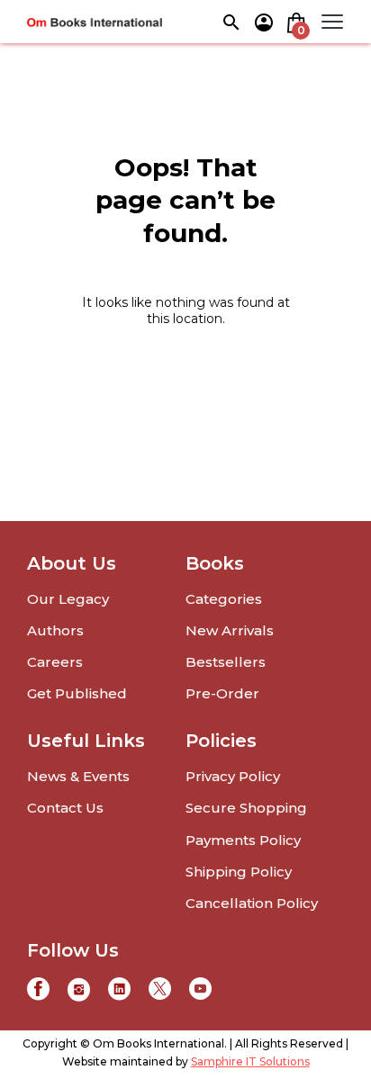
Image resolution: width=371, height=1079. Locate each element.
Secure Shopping (246, 807)
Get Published (77, 693)
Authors (55, 630)
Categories (224, 598)
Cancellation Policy (252, 903)
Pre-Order (222, 693)
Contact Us (65, 807)
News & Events (78, 776)
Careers (55, 661)
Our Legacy (68, 598)
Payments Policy (243, 840)
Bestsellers (226, 661)
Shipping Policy (239, 871)
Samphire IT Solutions (250, 1061)
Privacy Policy (233, 776)
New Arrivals (230, 630)
